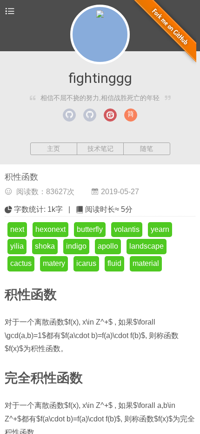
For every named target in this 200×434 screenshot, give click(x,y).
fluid (114, 263)
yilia (17, 246)
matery (54, 263)
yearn (160, 229)
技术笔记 (100, 148)
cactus (21, 263)
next (17, 229)
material (146, 263)
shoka (45, 246)
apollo (108, 246)
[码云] (110, 115)
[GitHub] (69, 115)
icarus (86, 263)
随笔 (146, 148)
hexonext (50, 229)
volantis (127, 229)
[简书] (130, 115)
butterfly (90, 229)
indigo (76, 246)
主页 (53, 148)
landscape (146, 246)
